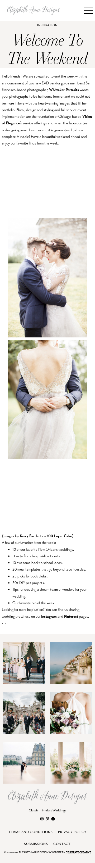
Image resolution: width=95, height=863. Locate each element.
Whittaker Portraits (64, 89)
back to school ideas (46, 562)
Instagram (49, 616)
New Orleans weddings (55, 549)
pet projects (35, 582)
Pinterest (71, 616)
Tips (15, 589)
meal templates (29, 569)
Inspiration (47, 25)
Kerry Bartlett (30, 536)
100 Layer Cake (59, 536)
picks (21, 576)
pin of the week (43, 602)
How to (17, 556)
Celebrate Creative (78, 852)
